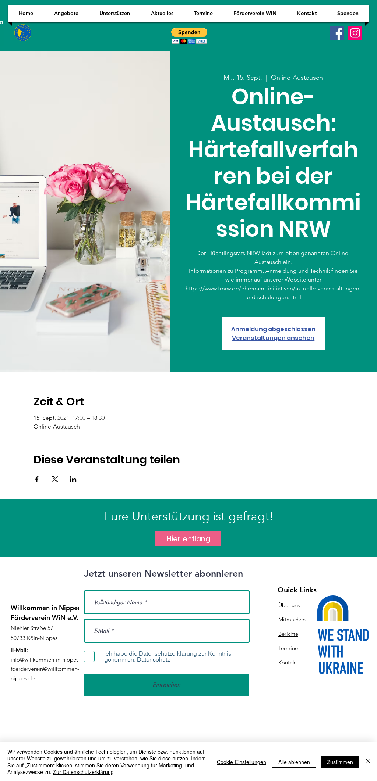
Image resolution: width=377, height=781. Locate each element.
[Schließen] (368, 761)
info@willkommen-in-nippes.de (48, 659)
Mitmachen (292, 619)
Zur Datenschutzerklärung (83, 771)
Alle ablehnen (294, 762)
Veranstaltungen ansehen (273, 338)
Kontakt (287, 662)
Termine (288, 648)
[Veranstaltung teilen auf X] (55, 479)
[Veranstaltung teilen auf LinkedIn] (73, 479)
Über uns (289, 605)
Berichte (288, 633)
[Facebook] (337, 33)
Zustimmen (340, 762)
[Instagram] (355, 33)
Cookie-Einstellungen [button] (241, 762)
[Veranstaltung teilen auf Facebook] (37, 479)
